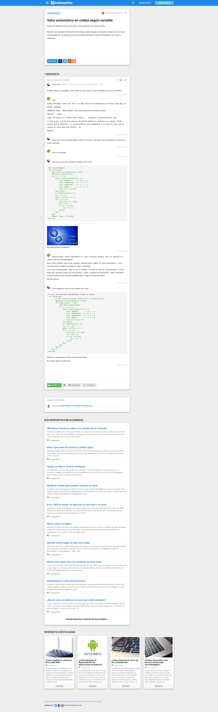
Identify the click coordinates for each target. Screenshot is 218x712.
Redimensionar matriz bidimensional (66, 581)
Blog (65, 701)
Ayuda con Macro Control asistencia (66, 466)
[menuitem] (60, 61)
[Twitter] (55, 705)
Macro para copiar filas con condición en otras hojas (74, 561)
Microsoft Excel (53, 13)
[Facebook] (58, 705)
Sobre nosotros (53, 701)
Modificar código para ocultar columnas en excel (72, 485)
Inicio (46, 701)
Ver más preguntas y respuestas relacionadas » (87, 619)
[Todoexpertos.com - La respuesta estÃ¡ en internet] (61, 3)
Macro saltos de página (59, 523)
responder (66, 406)
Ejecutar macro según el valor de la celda (68, 542)
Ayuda (61, 701)
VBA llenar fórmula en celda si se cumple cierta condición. (77, 428)
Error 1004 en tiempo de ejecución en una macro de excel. (77, 504)
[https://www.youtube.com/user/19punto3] (101, 84)
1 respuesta (54, 440)
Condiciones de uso (81, 701)
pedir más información (82, 406)
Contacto (71, 701)
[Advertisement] (87, 49)
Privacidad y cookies (95, 701)
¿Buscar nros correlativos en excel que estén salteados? (76, 600)
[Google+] (62, 705)
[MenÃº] (47, 3)
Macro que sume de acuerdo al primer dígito (70, 447)
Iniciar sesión (145, 3)
